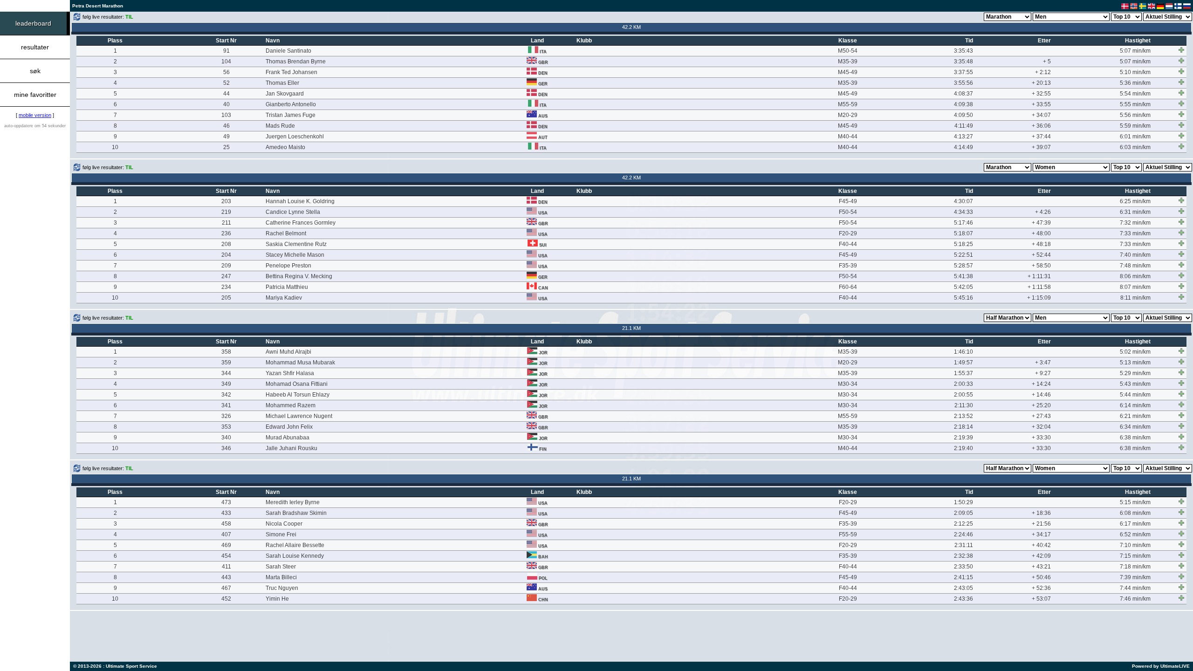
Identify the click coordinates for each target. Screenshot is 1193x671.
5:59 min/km (1135, 126)
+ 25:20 (1041, 405)
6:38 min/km (1135, 437)
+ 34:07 (1041, 115)
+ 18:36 (1041, 513)
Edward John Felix (289, 427)
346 (226, 448)
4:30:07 (963, 201)
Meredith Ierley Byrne (293, 502)
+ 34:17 (1041, 534)
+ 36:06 (1041, 126)
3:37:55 (963, 72)
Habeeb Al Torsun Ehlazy (297, 394)
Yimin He (277, 599)
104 (226, 61)
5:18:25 (963, 244)
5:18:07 (963, 233)
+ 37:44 (1041, 136)
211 (226, 222)
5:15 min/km (1135, 502)
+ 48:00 (1041, 233)
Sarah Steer (281, 566)
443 (226, 577)
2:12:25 (963, 523)
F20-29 (848, 233)
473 (226, 502)
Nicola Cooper (284, 523)
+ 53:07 (1041, 599)
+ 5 (1047, 61)
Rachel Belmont (286, 233)
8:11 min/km (1135, 297)
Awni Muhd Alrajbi (288, 352)
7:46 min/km (1135, 599)
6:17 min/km (1135, 523)
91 (226, 51)
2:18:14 (963, 427)
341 (226, 405)
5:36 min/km (1135, 83)
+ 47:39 (1041, 222)
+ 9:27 (1043, 373)
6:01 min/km (1135, 136)
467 (226, 588)
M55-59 (847, 104)
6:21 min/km (1135, 416)
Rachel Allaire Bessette (295, 545)
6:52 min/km (1135, 534)
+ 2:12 (1043, 72)
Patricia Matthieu (287, 287)
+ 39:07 (1041, 147)
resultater (35, 47)
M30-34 (847, 384)
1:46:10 (963, 352)
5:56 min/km (1135, 115)
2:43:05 (963, 588)
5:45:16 (963, 297)
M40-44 (847, 136)
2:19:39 (963, 437)
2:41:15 (963, 577)
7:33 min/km (1135, 233)
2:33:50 (963, 566)
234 (226, 287)
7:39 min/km (1135, 577)
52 (226, 83)
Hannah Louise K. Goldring (300, 201)
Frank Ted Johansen (291, 72)
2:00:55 (963, 394)
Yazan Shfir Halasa (290, 373)
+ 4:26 (1043, 212)
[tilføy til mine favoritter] (1181, 50)
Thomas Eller (282, 83)
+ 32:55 (1041, 93)
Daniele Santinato (288, 51)
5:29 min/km (1135, 373)
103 (226, 115)
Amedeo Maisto (285, 147)
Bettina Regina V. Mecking (299, 276)
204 (226, 255)
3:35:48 (963, 61)
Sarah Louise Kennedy (295, 556)
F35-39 (848, 265)
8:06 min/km (1135, 276)
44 (226, 93)
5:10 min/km (1135, 72)
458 (226, 523)
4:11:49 (963, 126)
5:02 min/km (1135, 352)
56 (226, 72)
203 (226, 201)
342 (226, 394)
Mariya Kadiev (284, 297)
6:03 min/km (1135, 147)
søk (35, 71)
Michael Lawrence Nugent (299, 416)
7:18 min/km (1135, 566)
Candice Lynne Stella (293, 212)
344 (226, 373)
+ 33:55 (1041, 104)
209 (226, 265)
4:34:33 (963, 212)
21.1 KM (631, 328)
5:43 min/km (1135, 384)
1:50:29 (963, 502)
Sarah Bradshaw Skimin (296, 513)
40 (226, 104)
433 (226, 513)
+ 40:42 (1041, 545)
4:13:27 (963, 136)
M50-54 (847, 51)
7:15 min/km (1135, 556)
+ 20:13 (1041, 83)
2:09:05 (963, 513)
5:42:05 (963, 287)
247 (226, 276)
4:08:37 (963, 93)
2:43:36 (963, 599)
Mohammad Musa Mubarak (300, 362)
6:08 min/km (1135, 513)
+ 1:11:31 (1039, 276)
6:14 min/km (1135, 405)
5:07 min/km (1135, 51)
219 (226, 212)
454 (226, 556)
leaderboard (33, 23)
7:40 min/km (1135, 255)
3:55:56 (963, 83)
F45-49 (848, 201)
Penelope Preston (288, 265)
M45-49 (847, 72)
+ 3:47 (1043, 362)
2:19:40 (963, 448)
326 (226, 416)
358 (226, 352)
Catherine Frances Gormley (301, 222)
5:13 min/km (1135, 362)
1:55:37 (963, 373)
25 (226, 147)
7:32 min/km (1135, 222)
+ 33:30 (1041, 437)
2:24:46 (963, 534)
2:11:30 (963, 405)
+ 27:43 (1041, 416)
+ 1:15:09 (1039, 297)
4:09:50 (963, 115)
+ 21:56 (1041, 523)
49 (226, 136)
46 (226, 126)
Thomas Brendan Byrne (296, 61)
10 (115, 147)
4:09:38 (963, 104)
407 (226, 534)
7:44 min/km (1135, 588)
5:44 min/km (1135, 394)
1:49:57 (963, 362)
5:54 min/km (1135, 93)
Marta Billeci (281, 577)
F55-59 (848, 534)
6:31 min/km (1135, 212)
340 (226, 437)
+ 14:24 (1041, 384)
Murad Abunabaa (287, 437)
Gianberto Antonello (291, 104)
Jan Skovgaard (285, 93)
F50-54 (848, 212)
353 (226, 427)
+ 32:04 (1041, 427)
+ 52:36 (1041, 588)
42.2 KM (631, 27)
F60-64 (848, 287)
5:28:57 (963, 265)
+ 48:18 (1041, 244)
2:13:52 (963, 416)
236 (226, 233)
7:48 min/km (1135, 265)
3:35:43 (963, 51)
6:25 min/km (1135, 201)
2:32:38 (963, 556)
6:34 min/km (1135, 427)
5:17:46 (963, 222)
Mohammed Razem (290, 405)
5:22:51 (963, 255)
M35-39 (847, 61)
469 (226, 545)
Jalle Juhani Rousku (291, 448)
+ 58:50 (1041, 265)
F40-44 (848, 244)
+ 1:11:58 (1039, 287)
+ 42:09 (1041, 556)
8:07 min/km (1135, 287)
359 (226, 362)
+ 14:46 (1041, 394)
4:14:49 (963, 147)
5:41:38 (963, 276)
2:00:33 (963, 384)
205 (226, 297)
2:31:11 (963, 545)
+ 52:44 (1041, 255)
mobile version (35, 115)
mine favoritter (35, 94)
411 (226, 566)
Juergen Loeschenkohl (295, 136)
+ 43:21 (1041, 566)
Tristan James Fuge (290, 115)
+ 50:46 (1041, 577)
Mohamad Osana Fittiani (297, 384)
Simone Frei (281, 534)
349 (226, 384)
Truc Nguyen (282, 588)
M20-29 (847, 115)
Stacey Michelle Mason (295, 255)
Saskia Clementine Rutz (296, 244)
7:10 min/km (1135, 545)
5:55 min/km (1135, 104)
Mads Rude (280, 126)
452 (226, 599)
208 (226, 244)
